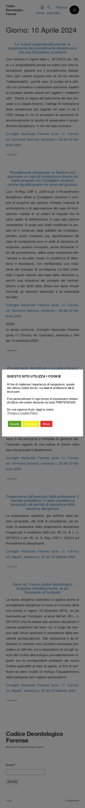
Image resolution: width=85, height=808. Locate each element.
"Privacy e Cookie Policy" (22, 413)
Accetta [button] (14, 424)
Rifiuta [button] (46, 424)
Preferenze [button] (31, 424)
